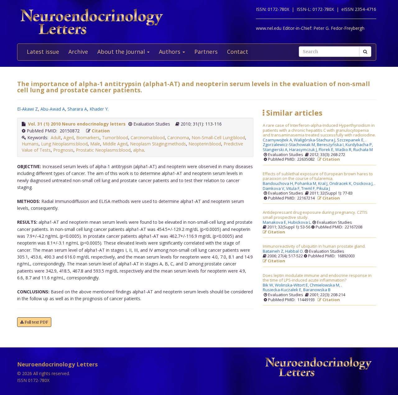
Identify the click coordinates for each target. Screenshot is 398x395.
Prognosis (63, 150)
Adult (56, 137)
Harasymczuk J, (304, 149)
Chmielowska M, (325, 285)
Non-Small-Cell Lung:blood (218, 137)
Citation (101, 131)
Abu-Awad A (52, 109)
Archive (78, 51)
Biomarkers (88, 137)
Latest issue (43, 51)
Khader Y (99, 109)
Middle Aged (115, 144)
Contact (237, 51)
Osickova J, (363, 183)
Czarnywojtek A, (278, 140)
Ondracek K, (341, 183)
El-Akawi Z (27, 109)
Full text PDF (36, 322)
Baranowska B (317, 289)
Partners (206, 51)
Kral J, (323, 183)
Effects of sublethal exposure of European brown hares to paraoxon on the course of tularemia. (318, 176)
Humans (30, 144)
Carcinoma (178, 137)
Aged (68, 137)
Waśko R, (344, 149)
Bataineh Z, (274, 251)
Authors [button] (170, 51)
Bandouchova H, (279, 183)
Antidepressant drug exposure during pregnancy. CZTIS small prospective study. (315, 215)
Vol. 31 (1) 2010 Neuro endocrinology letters (77, 124)
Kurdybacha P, (359, 144)
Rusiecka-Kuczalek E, (283, 289)
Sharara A (77, 109)
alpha (138, 150)
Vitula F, (293, 188)
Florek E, (327, 149)
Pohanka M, (306, 183)
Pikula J (323, 188)
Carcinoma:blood (148, 137)
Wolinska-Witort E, (292, 285)
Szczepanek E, (351, 140)
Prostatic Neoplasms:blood (103, 150)
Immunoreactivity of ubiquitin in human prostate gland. (314, 246)
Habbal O (294, 251)
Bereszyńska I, (331, 144)
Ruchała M (363, 149)
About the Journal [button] (121, 51)
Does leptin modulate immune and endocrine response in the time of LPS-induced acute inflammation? (317, 278)
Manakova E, (275, 222)
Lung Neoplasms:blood (64, 144)
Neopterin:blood (204, 144)
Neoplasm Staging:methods (158, 144)
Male (95, 144)
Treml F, (309, 188)
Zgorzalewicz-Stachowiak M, (290, 144)
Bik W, (269, 285)
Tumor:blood (115, 137)
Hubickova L (299, 222)
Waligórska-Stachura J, (315, 140)
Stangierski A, (276, 149)
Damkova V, (274, 188)
